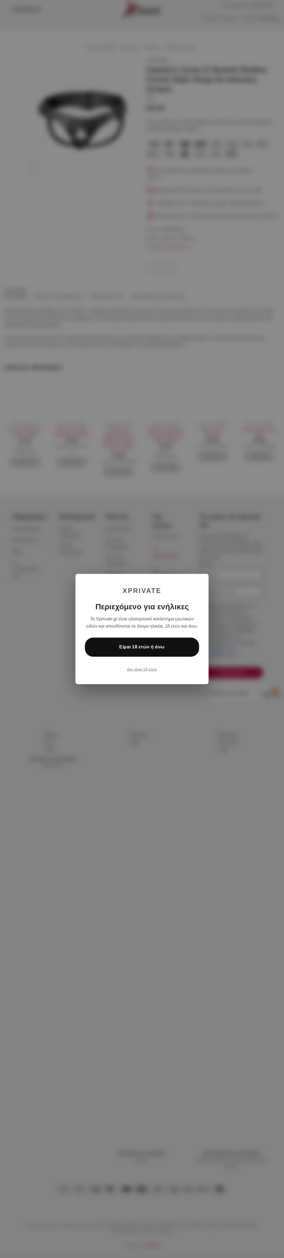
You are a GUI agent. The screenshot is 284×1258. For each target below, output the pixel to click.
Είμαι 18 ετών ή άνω (141, 647)
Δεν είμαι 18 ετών (142, 669)
